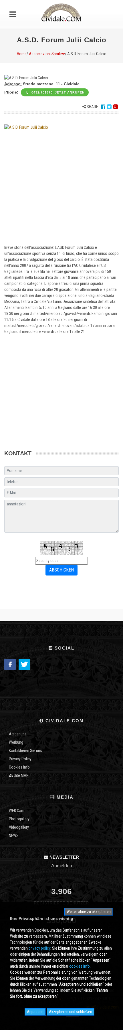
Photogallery (19, 819)
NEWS (14, 835)
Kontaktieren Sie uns (25, 750)
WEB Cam (16, 810)
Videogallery (19, 827)
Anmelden (61, 865)
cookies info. (80, 966)
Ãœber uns (18, 734)
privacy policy (39, 948)
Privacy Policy (20, 759)
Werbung (16, 742)
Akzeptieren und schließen (70, 1011)
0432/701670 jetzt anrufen (57, 92)
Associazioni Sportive (47, 53)
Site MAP (21, 775)
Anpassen (35, 1011)
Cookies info (19, 767)
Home (22, 53)
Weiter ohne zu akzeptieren (89, 911)
